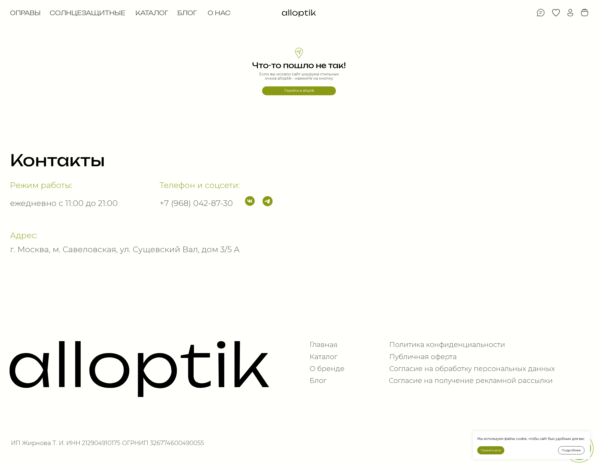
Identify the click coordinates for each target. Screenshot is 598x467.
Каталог (324, 356)
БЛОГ (187, 13)
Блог (318, 380)
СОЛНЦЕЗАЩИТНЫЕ (87, 13)
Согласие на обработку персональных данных (472, 368)
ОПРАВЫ (25, 13)
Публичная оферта (423, 356)
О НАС (219, 13)
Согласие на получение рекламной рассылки (471, 380)
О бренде (327, 368)
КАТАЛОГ (151, 13)
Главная (323, 344)
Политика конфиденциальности (447, 344)
